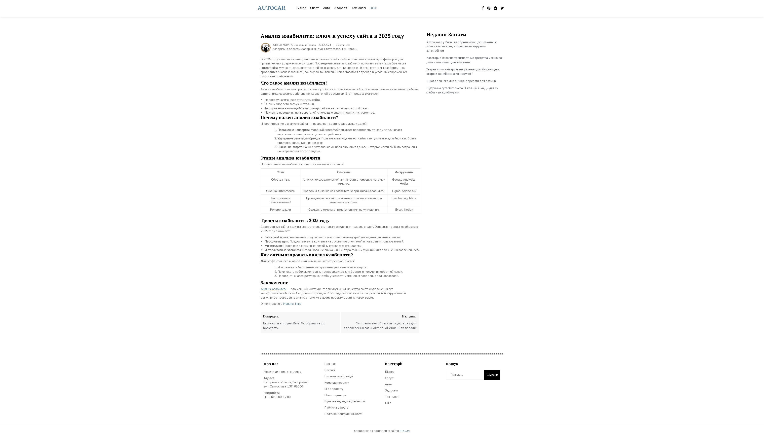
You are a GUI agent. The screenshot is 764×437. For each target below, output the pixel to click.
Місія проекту (333, 389)
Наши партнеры (335, 395)
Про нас (329, 364)
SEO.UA (405, 431)
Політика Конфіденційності (343, 414)
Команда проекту (336, 383)
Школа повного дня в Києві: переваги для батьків (461, 81)
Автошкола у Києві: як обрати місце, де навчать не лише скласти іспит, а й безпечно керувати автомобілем (461, 46)
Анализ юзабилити (273, 289)
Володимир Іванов (305, 45)
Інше (373, 8)
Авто (326, 8)
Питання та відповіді (338, 376)
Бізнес (301, 8)
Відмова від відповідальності (344, 401)
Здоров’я (340, 8)
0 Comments (343, 45)
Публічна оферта (336, 408)
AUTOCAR (272, 7)
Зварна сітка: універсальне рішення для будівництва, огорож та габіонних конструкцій (463, 71)
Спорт (314, 8)
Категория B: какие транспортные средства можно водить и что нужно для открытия (464, 60)
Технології (359, 8)
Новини (288, 304)
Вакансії (330, 370)
